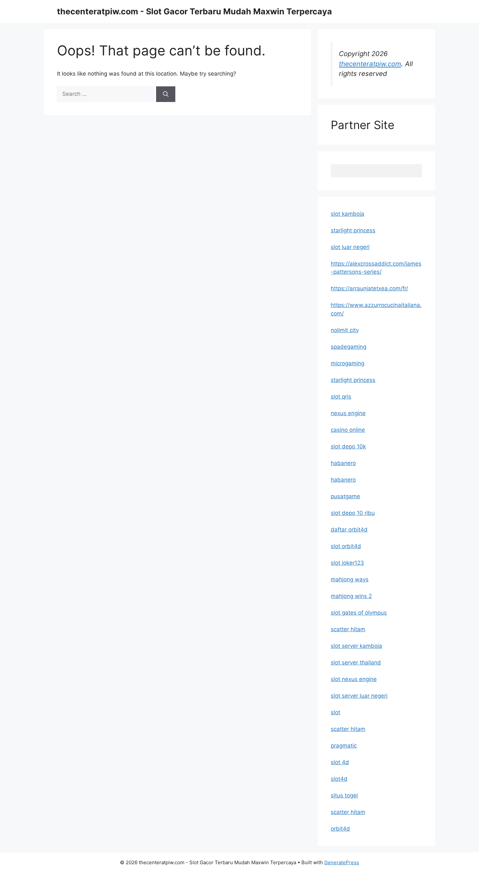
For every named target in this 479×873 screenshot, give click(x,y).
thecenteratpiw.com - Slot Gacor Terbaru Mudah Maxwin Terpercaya (194, 11)
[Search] (165, 94)
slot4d (339, 779)
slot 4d (340, 762)
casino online (348, 430)
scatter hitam (348, 629)
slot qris (341, 396)
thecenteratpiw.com (370, 64)
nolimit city (345, 330)
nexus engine (348, 413)
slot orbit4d (346, 546)
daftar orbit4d (349, 529)
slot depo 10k (348, 446)
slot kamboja (347, 214)
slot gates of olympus (359, 612)
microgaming (347, 363)
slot (335, 712)
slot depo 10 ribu (353, 513)
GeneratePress (341, 862)
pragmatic (344, 745)
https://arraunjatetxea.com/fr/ (369, 288)
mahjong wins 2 (351, 596)
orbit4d (340, 828)
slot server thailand (356, 662)
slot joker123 (347, 563)
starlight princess (353, 230)
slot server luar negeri (359, 695)
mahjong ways (350, 579)
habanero (343, 463)
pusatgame (345, 496)
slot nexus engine (354, 679)
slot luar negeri (350, 247)
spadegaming (348, 346)
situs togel (344, 795)
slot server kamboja (356, 646)
